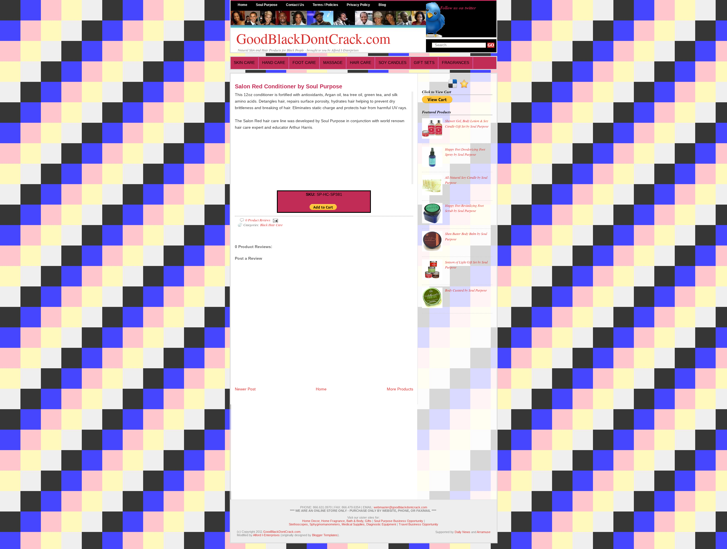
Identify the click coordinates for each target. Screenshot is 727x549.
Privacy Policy (358, 5)
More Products (400, 389)
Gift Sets (424, 62)
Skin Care (244, 62)
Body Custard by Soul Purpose (466, 290)
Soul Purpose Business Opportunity (398, 521)
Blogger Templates (325, 535)
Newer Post (245, 389)
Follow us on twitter (458, 8)
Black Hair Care (271, 224)
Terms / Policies (325, 5)
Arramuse (483, 532)
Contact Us (295, 5)
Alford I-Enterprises (266, 535)
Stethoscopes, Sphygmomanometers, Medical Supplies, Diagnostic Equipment (342, 524)
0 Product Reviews (257, 220)
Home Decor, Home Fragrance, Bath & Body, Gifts (336, 521)
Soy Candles (392, 62)
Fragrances (455, 62)
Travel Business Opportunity (418, 524)
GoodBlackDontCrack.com (313, 38)
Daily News (462, 532)
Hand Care (273, 62)
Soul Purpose (266, 5)
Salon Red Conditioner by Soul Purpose (288, 86)
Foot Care (304, 62)
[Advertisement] (444, 404)
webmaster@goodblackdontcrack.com (400, 507)
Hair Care (360, 62)
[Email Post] (274, 220)
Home (242, 5)
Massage (332, 62)
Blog (382, 5)
